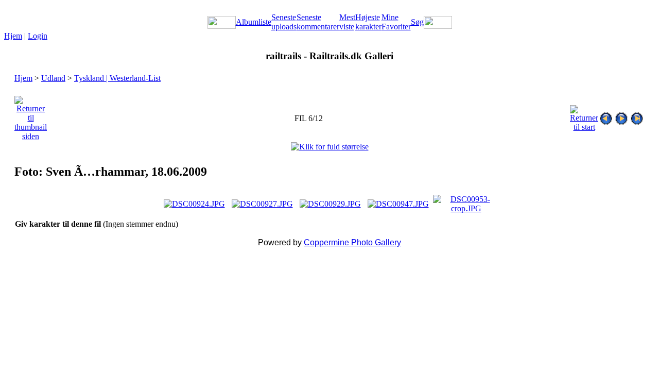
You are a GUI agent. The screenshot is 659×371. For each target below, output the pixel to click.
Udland (53, 78)
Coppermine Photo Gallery (352, 242)
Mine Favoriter (396, 22)
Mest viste (347, 22)
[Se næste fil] (621, 115)
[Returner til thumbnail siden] (30, 115)
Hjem (13, 35)
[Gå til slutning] (637, 115)
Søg (417, 22)
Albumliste (253, 22)
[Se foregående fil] (606, 115)
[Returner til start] (584, 115)
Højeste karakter (368, 22)
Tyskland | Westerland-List (117, 78)
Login (37, 35)
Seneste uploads (284, 22)
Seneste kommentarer (318, 22)
